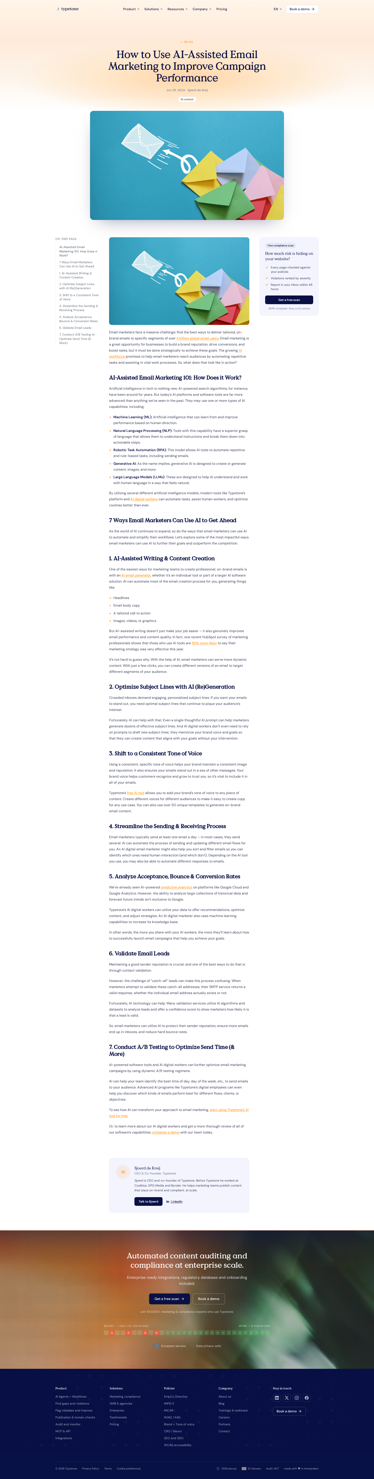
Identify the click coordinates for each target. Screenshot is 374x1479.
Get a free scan (289, 300)
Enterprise (117, 1410)
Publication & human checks (75, 1417)
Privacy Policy (90, 1468)
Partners (224, 1424)
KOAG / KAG (172, 1417)
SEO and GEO (174, 1438)
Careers (224, 1417)
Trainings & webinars (233, 1410)
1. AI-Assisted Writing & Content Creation (75, 275)
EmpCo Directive (175, 1396)
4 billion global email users (197, 338)
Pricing (221, 9)
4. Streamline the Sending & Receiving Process (78, 308)
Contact (224, 1431)
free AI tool (135, 793)
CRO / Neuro (173, 1431)
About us (225, 1396)
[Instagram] (297, 1398)
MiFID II (169, 1403)
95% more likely (204, 643)
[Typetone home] (67, 9)
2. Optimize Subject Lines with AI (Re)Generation (76, 286)
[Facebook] (307, 1398)
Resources (176, 9)
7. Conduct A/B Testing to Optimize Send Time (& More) (77, 339)
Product (129, 9)
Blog (221, 1403)
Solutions (151, 9)
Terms (108, 1468)
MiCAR (168, 1410)
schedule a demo (165, 1132)
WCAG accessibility (178, 1445)
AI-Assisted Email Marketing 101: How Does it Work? (78, 251)
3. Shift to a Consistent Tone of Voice (78, 297)
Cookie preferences (129, 1468)
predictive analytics (176, 887)
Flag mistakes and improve (73, 1410)
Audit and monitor (68, 1424)
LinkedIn (176, 1201)
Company (200, 9)
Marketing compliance (125, 1396)
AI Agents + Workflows (71, 1396)
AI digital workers (144, 499)
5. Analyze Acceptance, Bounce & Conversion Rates (78, 319)
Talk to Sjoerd (148, 1201)
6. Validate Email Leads (75, 328)
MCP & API (62, 1431)
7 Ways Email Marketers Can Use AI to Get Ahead (76, 264)
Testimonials (118, 1417)
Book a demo (300, 9)
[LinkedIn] (277, 1398)
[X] (287, 1398)
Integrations (63, 1438)
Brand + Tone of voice (179, 1424)
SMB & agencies (121, 1403)
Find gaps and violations (72, 1403)
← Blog (187, 42)
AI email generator (136, 575)
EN (276, 9)
